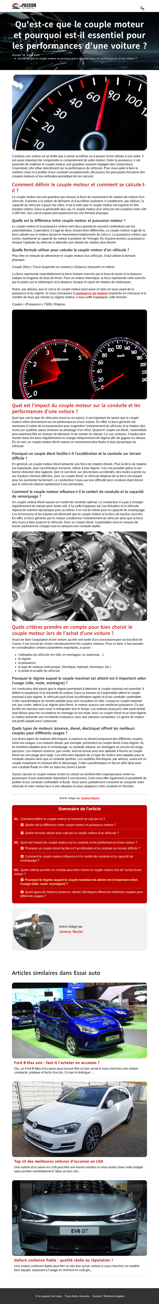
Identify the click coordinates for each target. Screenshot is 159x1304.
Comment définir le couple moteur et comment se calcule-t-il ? (59, 819)
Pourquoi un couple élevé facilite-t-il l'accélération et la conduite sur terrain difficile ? (82, 848)
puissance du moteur (92, 293)
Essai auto (33, 54)
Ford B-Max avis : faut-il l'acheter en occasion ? (56, 1062)
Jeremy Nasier (71, 931)
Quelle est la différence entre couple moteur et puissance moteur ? (70, 825)
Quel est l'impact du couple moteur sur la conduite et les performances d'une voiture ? (75, 842)
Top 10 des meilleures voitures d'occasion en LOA (58, 1161)
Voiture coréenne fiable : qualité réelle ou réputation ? (63, 1260)
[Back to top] (148, 1293)
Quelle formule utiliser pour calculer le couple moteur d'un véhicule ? (72, 833)
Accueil (16, 54)
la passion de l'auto (50, 1296)
